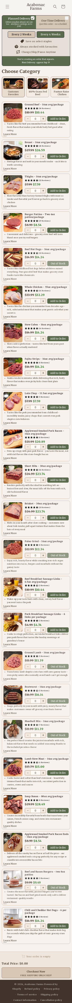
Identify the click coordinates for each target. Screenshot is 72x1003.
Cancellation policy (51, 1000)
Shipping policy (49, 994)
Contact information (24, 1000)
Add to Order (58, 118)
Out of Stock (58, 263)
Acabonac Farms (34, 984)
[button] (7, 7)
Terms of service (27, 994)
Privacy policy (52, 989)
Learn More (10, 134)
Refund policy (32, 989)
